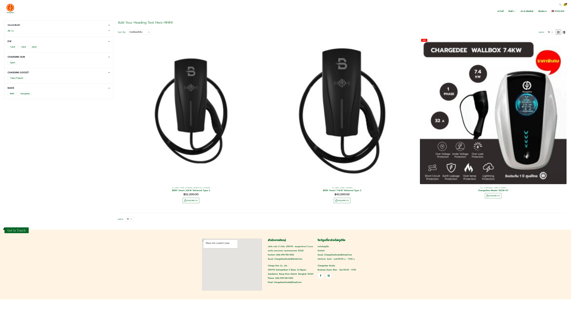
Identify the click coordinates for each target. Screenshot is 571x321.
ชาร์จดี (500, 11)
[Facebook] (321, 276)
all (173, 188)
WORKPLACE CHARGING (201, 188)
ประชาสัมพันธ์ (526, 11)
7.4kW (23, 47)
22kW (34, 47)
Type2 (12, 62)
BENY (177, 188)
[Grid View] (558, 32)
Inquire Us (192, 200)
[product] (191, 111)
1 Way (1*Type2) (16, 78)
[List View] (564, 32)
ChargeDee (488, 188)
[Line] (329, 276)
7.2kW (12, 47)
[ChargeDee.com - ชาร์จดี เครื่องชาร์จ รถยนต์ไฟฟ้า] (10, 9)
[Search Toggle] (560, 5)
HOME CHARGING (186, 188)
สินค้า (510, 11)
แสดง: (542, 32)
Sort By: (122, 32)
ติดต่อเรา (542, 11)
